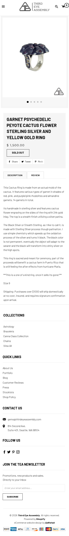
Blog (5, 377)
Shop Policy (9, 397)
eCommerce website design (28, 522)
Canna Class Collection (15, 336)
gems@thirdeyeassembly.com (24, 419)
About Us (8, 368)
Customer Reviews (13, 382)
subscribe (12, 496)
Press (6, 387)
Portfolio (8, 372)
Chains (7, 340)
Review (35, 175)
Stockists (8, 392)
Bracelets (8, 331)
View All (7, 345)
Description (15, 175)
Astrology (8, 326)
